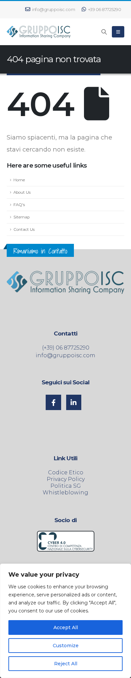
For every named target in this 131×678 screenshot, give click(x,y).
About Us (22, 192)
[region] (65, 621)
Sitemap (21, 217)
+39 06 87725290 (104, 9)
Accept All (65, 627)
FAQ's (19, 204)
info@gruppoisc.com (53, 9)
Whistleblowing (65, 492)
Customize (66, 646)
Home (19, 180)
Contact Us (24, 229)
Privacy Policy (66, 479)
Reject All (65, 664)
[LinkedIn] (74, 402)
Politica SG (65, 486)
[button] (104, 32)
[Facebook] (53, 402)
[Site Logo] (39, 32)
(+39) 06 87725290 (65, 348)
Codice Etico (65, 472)
